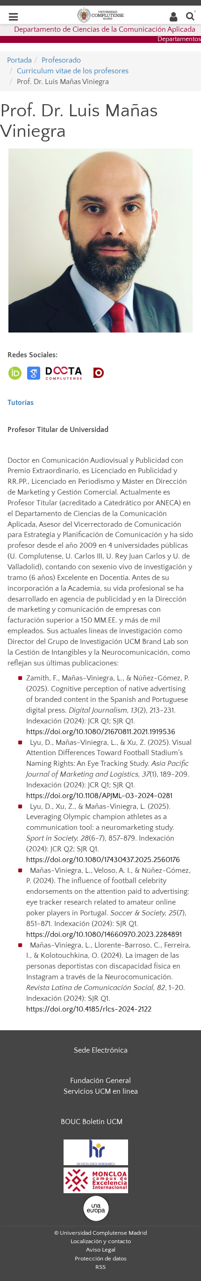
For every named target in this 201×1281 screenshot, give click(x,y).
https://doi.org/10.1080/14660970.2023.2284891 (104, 934)
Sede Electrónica (101, 1050)
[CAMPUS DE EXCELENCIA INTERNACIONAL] (96, 1179)
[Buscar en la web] (190, 15)
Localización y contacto (101, 1241)
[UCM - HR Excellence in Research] (96, 1151)
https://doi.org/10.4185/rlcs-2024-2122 (88, 1009)
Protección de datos (101, 1258)
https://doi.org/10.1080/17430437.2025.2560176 (103, 860)
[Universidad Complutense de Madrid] (100, 14)
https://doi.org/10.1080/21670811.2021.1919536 (100, 732)
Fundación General (100, 1080)
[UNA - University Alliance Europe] (96, 1207)
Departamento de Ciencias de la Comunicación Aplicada (104, 29)
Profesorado (61, 60)
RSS (100, 1267)
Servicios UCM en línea (101, 1091)
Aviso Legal (100, 1249)
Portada (19, 60)
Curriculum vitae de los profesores (73, 71)
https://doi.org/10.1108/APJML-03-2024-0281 (99, 796)
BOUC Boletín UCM (91, 1122)
